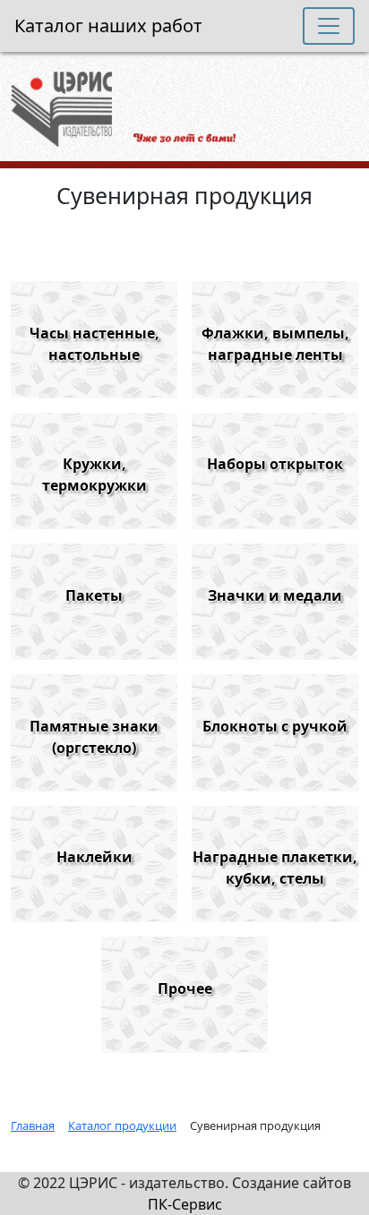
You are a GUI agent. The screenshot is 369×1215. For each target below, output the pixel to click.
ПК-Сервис (185, 1204)
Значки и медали (275, 595)
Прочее (185, 988)
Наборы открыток (275, 464)
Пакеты (94, 595)
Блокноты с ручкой (275, 726)
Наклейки (94, 857)
